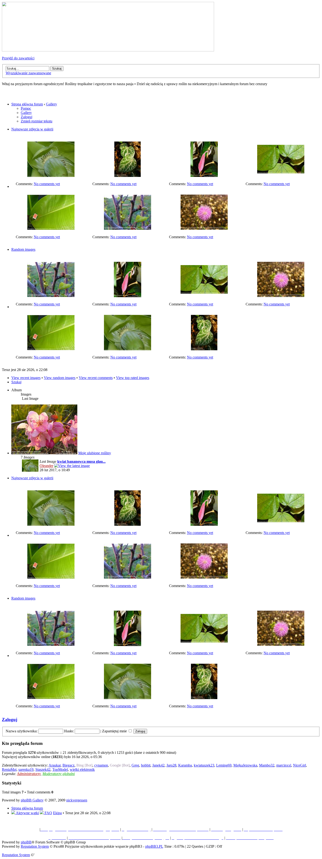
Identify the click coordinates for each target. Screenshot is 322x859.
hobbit (145, 765)
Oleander (46, 466)
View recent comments (96, 378)
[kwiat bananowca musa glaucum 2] (50, 176)
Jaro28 (171, 765)
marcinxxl (283, 765)
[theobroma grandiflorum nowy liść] (204, 176)
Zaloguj (26, 117)
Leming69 (223, 765)
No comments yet (47, 184)
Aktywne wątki (27, 813)
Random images (23, 249)
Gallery (51, 104)
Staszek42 (42, 769)
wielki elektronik (82, 769)
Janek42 (158, 765)
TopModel (60, 769)
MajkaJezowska (245, 765)
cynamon (101, 765)
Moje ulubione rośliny (94, 453)
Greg (135, 765)
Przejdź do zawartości (18, 58)
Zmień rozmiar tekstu (36, 121)
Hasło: (69, 731)
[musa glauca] (50, 228)
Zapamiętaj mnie (115, 731)
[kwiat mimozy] (204, 228)
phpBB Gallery (32, 800)
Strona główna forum (27, 104)
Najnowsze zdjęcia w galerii (32, 129)
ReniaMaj (9, 769)
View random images (59, 378)
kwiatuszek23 (204, 765)
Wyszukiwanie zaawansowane (28, 73)
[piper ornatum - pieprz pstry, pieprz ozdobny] (127, 176)
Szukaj (16, 382)
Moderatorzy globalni (58, 774)
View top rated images (132, 378)
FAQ (48, 813)
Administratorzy (29, 774)
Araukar (55, 765)
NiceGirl (299, 765)
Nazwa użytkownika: (21, 731)
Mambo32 (266, 765)
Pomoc (26, 108)
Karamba (185, 765)
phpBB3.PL (154, 846)
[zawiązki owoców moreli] (127, 228)
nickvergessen (76, 800)
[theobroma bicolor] (280, 172)
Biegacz (68, 765)
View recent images (26, 378)
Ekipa (57, 813)
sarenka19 (25, 769)
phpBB (26, 842)
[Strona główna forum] (108, 50)
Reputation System (35, 846)
